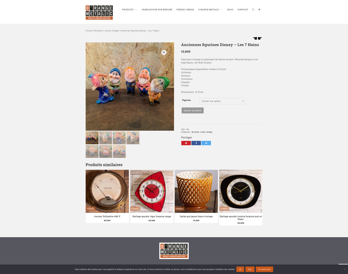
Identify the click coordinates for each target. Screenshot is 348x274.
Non (250, 269)
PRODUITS (128, 9)
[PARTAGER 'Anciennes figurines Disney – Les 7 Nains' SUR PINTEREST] (186, 143)
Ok (240, 269)
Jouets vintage (112, 30)
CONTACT (242, 9)
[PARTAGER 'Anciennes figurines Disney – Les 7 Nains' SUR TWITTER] (206, 143)
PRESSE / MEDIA (185, 9)
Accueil (89, 30)
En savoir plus (264, 269)
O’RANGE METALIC (208, 9)
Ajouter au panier (192, 110)
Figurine (186, 100)
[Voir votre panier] (259, 9)
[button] (163, 52)
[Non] (344, 269)
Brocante (98, 30)
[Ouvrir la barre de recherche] (253, 9)
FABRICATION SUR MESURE (157, 9)
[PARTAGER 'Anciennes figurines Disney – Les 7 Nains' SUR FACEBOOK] (196, 143)
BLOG (230, 9)
